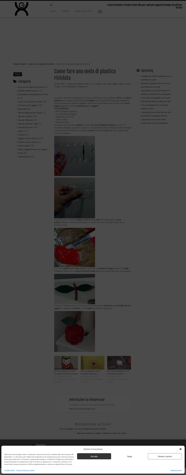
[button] (180, 449)
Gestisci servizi (176, 470)
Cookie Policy (9, 470)
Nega (129, 456)
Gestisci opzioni (165, 456)
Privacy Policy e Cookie (25, 470)
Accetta (94, 456)
